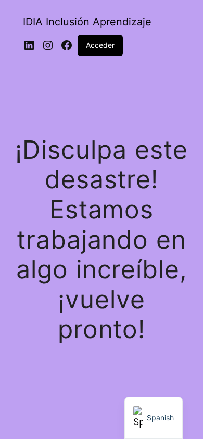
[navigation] (153, 418)
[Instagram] (48, 45)
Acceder (100, 45)
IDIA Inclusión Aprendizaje (87, 22)
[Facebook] (66, 45)
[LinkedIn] (29, 45)
